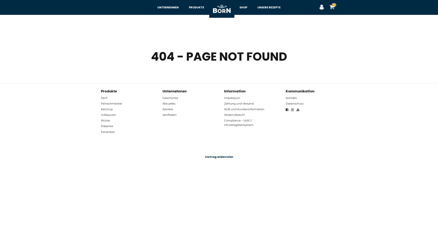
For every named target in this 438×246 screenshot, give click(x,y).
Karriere (168, 109)
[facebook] (287, 109)
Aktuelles (169, 103)
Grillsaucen (108, 115)
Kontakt (291, 98)
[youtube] (298, 109)
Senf (104, 98)
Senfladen (170, 115)
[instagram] (292, 109)
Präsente (107, 126)
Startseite (221, 5)
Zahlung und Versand (239, 103)
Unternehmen (168, 7)
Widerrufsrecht (234, 115)
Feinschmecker (111, 103)
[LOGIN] (322, 7)
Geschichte (170, 98)
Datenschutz (295, 103)
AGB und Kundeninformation (244, 109)
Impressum (232, 98)
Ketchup (107, 109)
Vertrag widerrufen (219, 157)
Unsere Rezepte (269, 7)
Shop (243, 7)
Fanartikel (108, 132)
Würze (105, 120)
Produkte (196, 7)
